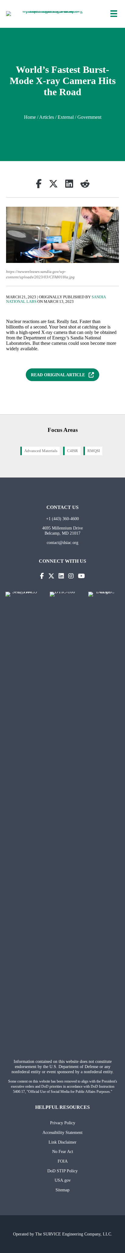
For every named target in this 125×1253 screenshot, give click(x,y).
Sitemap (62, 1189)
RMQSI (93, 451)
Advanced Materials (40, 451)
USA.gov (63, 1180)
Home (30, 117)
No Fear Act (62, 1151)
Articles (46, 117)
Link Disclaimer (62, 1142)
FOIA (63, 1161)
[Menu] (113, 13)
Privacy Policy (62, 1122)
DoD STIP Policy (62, 1170)
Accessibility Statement (62, 1132)
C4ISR (72, 451)
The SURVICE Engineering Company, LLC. (73, 1234)
